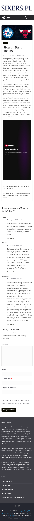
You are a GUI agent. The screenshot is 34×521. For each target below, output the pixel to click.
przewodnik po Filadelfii (18, 465)
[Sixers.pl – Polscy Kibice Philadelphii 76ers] (4, 17)
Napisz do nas (6, 485)
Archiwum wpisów (7, 489)
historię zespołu (23, 457)
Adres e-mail (7, 379)
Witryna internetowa (9, 388)
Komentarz (6, 344)
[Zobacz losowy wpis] (30, 17)
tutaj (30, 469)
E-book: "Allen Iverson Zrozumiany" (13, 497)
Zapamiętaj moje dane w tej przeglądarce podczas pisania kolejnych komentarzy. (16, 401)
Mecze (5, 43)
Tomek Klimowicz (20, 55)
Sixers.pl (4, 427)
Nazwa (5, 370)
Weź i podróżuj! (7, 493)
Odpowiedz (10, 238)
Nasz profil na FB (7, 481)
